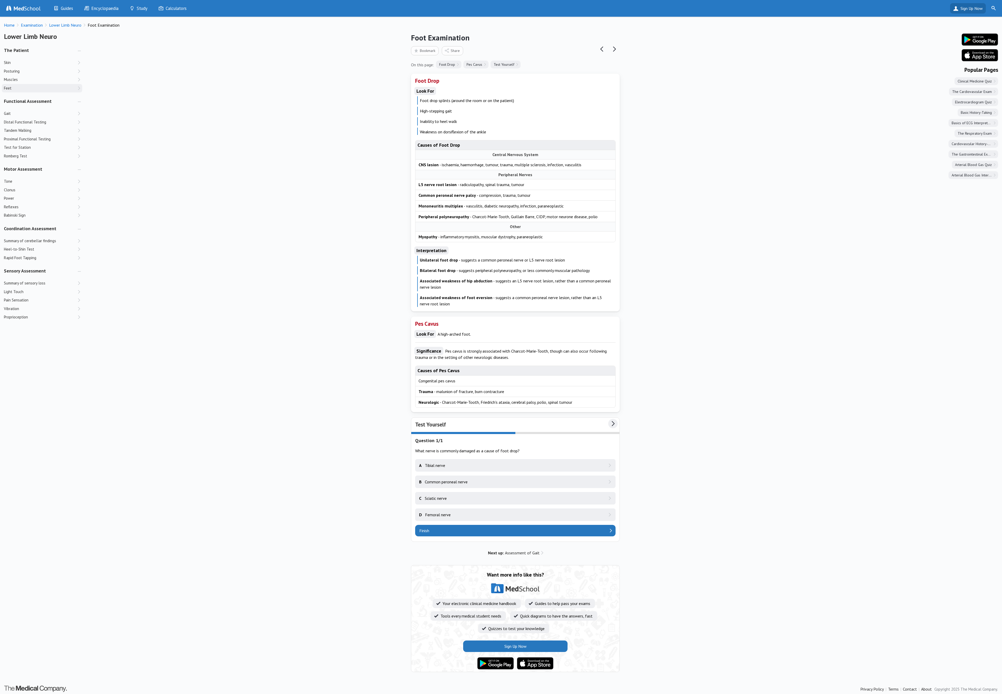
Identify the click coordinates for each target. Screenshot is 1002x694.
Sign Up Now (972, 8)
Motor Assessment (23, 169)
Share (455, 50)
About (926, 689)
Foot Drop (447, 64)
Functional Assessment (28, 101)
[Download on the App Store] (535, 663)
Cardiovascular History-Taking (975, 143)
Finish (424, 530)
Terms (893, 689)
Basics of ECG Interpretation (973, 123)
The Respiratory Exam (975, 133)
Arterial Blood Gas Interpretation (975, 175)
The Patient (16, 50)
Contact (910, 689)
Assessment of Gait (514, 552)
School (27, 8)
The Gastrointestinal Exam (972, 154)
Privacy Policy (872, 689)
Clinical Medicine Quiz (975, 81)
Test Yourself (504, 64)
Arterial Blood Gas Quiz (973, 164)
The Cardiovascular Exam (972, 91)
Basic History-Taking (976, 112)
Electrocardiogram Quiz (973, 102)
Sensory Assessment (25, 271)
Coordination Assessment (30, 229)
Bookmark (427, 50)
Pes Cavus (474, 64)
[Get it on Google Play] (495, 663)
